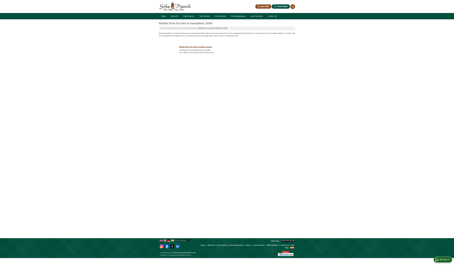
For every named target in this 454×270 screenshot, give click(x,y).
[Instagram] (162, 246)
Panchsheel (193, 28)
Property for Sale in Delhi (179, 28)
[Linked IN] (177, 246)
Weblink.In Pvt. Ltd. (184, 255)
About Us (174, 16)
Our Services (204, 16)
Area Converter (256, 16)
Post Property (220, 16)
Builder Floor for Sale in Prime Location (195, 47)
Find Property (188, 16)
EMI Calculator (272, 245)
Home (163, 16)
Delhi (167, 28)
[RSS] (292, 247)
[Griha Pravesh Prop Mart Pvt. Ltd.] (175, 6)
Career (248, 245)
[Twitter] (172, 246)
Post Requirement (238, 16)
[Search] (292, 6)
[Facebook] (167, 246)
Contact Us (272, 16)
